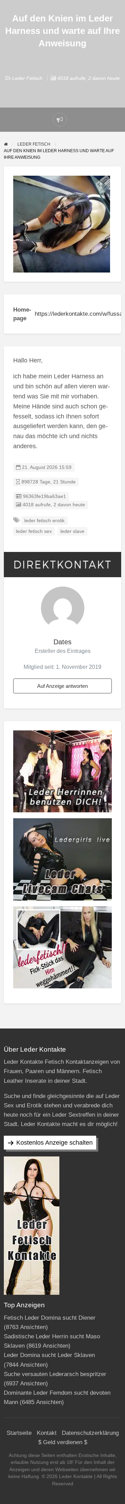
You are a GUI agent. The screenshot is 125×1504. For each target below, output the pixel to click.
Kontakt (47, 1433)
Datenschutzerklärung (90, 1433)
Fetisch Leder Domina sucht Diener (49, 1317)
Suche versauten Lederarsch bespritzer (55, 1374)
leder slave (72, 531)
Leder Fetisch (27, 78)
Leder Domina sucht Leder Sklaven (49, 1355)
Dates (62, 642)
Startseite (19, 1433)
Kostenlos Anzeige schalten (54, 1142)
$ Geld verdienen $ (62, 1442)
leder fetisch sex (34, 531)
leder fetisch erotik (44, 520)
